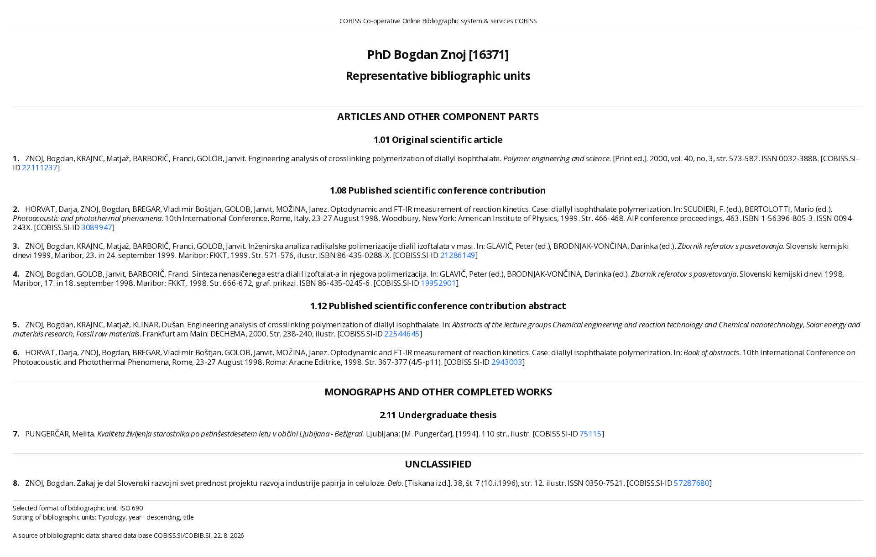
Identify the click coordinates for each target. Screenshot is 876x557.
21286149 (458, 255)
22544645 (402, 333)
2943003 (506, 362)
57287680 (691, 483)
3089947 (96, 227)
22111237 (39, 167)
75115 (590, 433)
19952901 (438, 283)
